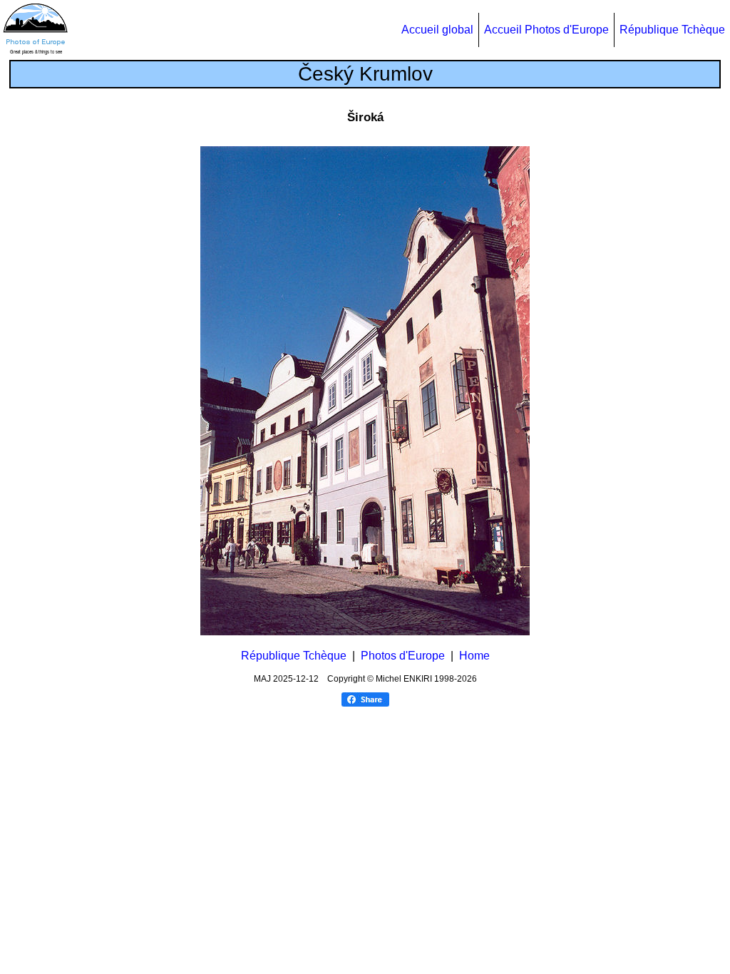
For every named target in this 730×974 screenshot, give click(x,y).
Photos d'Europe (403, 656)
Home (474, 656)
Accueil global (437, 30)
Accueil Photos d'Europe (546, 30)
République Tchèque (672, 30)
